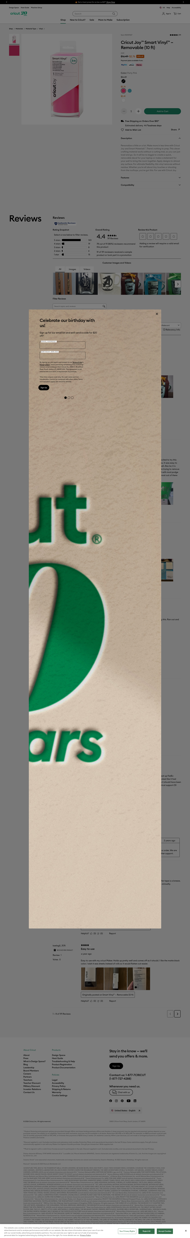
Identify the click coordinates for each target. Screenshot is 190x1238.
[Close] (156, 314)
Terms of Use (77, 362)
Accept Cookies (164, 1231)
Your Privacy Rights (127, 1231)
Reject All (146, 1231)
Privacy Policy (45, 365)
